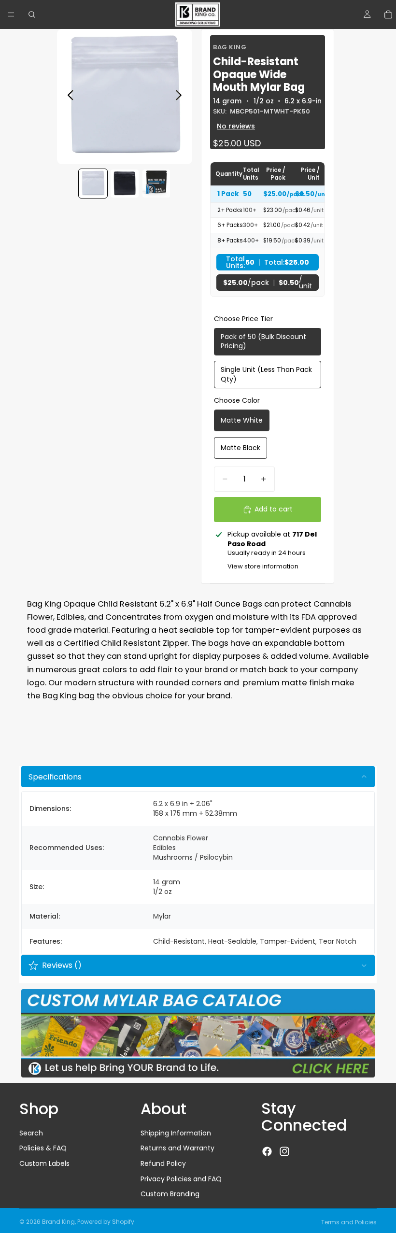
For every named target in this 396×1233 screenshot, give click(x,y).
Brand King (58, 1222)
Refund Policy (163, 1163)
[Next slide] (181, 96)
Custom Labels (44, 1163)
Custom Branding (170, 1194)
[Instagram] (284, 1151)
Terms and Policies (349, 1222)
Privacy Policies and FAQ (181, 1178)
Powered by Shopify (105, 1222)
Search (31, 1133)
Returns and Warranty (177, 1148)
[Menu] (11, 14)
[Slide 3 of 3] (156, 183)
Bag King (229, 47)
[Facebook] (267, 1151)
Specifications (55, 776)
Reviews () (62, 965)
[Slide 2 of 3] (124, 183)
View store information (262, 566)
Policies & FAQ (43, 1148)
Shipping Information (176, 1133)
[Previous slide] (68, 96)
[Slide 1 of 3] (93, 183)
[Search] (31, 14)
